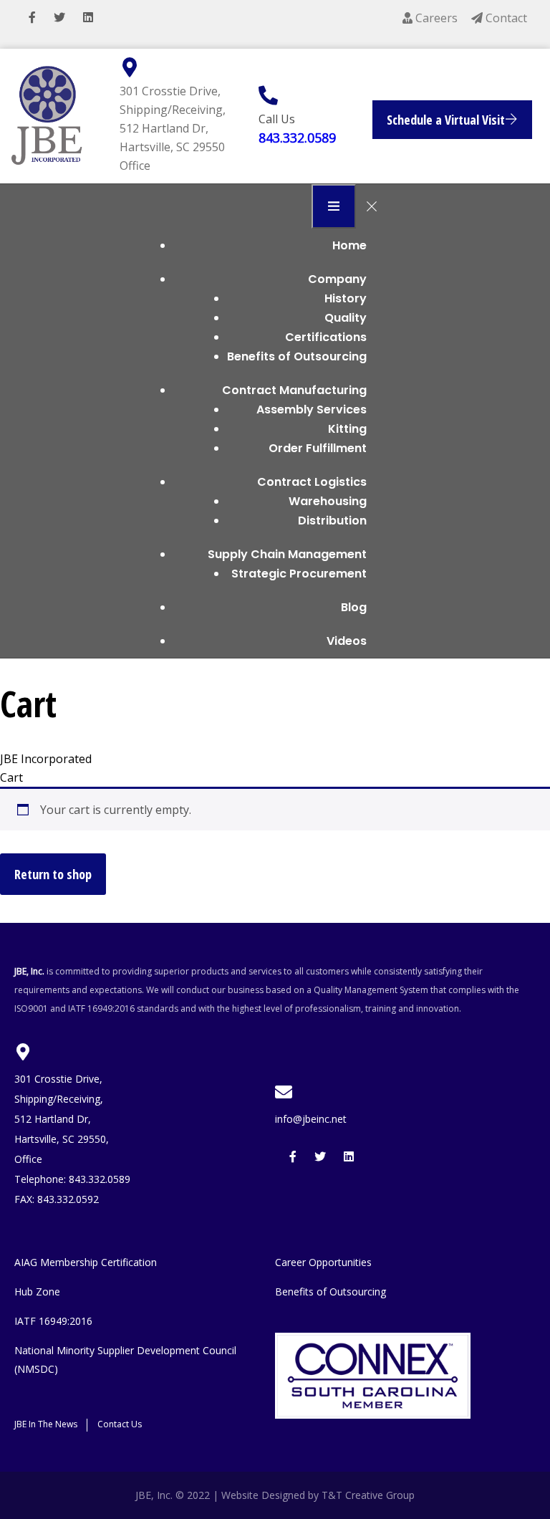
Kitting (347, 429)
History (345, 298)
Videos (347, 641)
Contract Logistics (312, 482)
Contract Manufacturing (294, 390)
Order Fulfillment (318, 448)
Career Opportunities (323, 1262)
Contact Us (119, 1424)
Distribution (332, 520)
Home (349, 245)
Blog (354, 607)
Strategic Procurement (299, 573)
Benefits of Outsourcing (297, 356)
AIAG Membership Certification (85, 1262)
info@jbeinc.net (311, 1119)
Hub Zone (37, 1291)
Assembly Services (311, 409)
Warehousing (328, 501)
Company (337, 279)
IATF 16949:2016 (53, 1321)
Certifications (326, 337)
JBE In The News (45, 1424)
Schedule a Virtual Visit (446, 119)
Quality (345, 318)
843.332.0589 (297, 137)
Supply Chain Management (287, 554)
